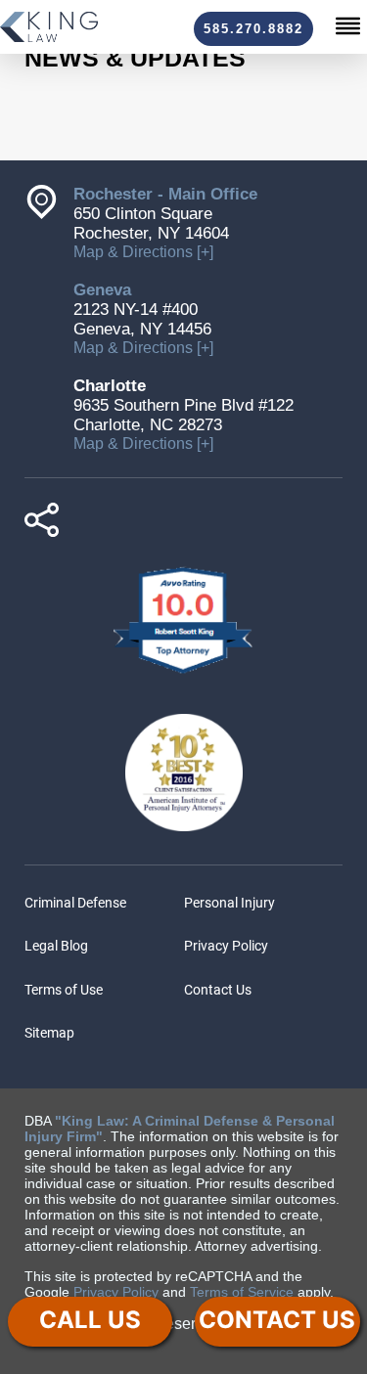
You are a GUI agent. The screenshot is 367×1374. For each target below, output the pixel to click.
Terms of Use (63, 989)
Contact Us (218, 989)
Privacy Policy (226, 945)
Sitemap (49, 1033)
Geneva (102, 290)
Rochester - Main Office (165, 194)
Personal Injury (229, 902)
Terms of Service (242, 1292)
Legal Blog (56, 945)
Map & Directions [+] (143, 252)
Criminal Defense (75, 902)
